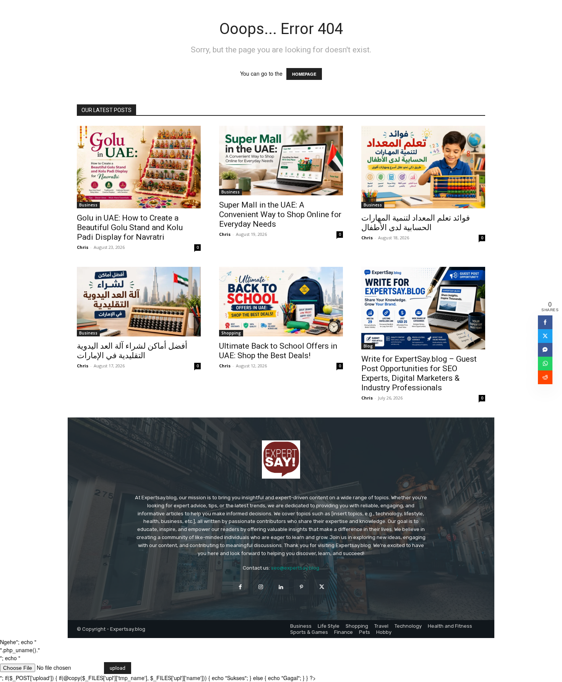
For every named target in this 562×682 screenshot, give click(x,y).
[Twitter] (321, 587)
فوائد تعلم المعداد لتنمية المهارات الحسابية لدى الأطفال (415, 222)
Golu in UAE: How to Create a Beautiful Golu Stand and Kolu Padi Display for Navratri (130, 227)
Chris (82, 247)
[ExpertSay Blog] (281, 459)
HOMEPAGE (304, 74)
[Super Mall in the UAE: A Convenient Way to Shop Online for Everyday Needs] (281, 160)
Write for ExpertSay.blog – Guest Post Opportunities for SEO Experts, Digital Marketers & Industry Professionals (419, 373)
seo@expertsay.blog (295, 568)
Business (88, 205)
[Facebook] (240, 587)
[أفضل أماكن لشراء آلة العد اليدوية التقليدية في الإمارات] (139, 301)
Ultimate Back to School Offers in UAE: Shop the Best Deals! (278, 350)
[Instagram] (260, 587)
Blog (368, 346)
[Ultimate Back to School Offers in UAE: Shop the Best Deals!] (281, 301)
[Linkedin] (280, 587)
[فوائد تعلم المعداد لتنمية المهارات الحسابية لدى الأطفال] (423, 167)
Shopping (231, 333)
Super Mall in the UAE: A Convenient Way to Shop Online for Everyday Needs (280, 214)
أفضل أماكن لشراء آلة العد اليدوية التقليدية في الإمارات (132, 350)
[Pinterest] (301, 587)
